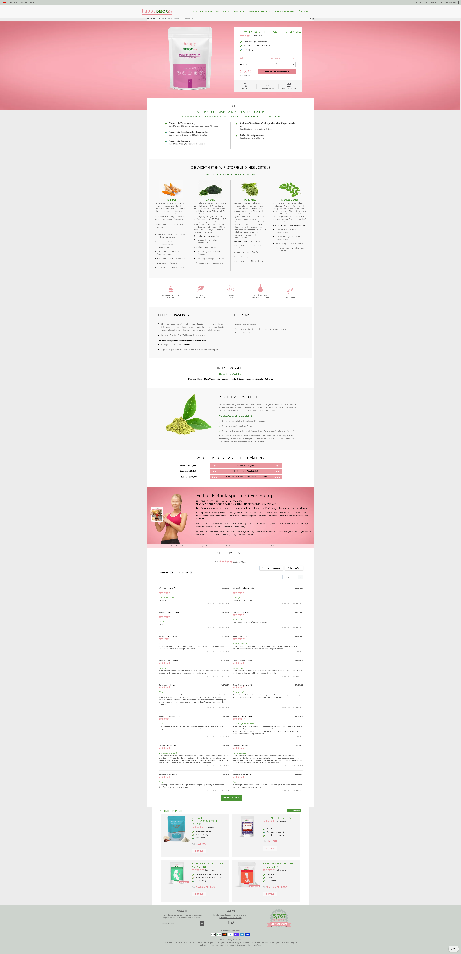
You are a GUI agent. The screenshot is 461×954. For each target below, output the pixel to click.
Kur (241, 58)
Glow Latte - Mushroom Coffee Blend (206, 821)
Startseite (151, 19)
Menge (243, 65)
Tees (193, 11)
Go (202, 923)
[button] (223, 603)
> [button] (231, 798)
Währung (24, 2)
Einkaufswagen (450, 2)
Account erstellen (431, 2)
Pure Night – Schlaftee (280, 818)
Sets (225, 11)
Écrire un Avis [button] (295, 568)
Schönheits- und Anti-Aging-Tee (208, 865)
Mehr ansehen (294, 810)
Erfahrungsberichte (284, 11)
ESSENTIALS (238, 11)
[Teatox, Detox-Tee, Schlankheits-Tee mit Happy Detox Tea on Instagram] (313, 19)
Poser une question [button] (272, 568)
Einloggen (418, 2)
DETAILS (199, 851)
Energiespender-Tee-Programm (278, 865)
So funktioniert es (259, 11)
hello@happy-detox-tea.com (230, 917)
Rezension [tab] (164, 572)
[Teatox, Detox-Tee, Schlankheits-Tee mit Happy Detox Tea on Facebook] (310, 19)
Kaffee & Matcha (209, 11)
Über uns (303, 11)
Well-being (162, 19)
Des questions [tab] (183, 572)
